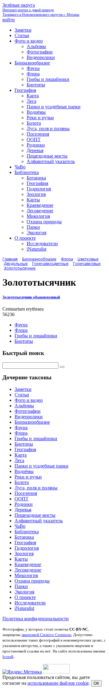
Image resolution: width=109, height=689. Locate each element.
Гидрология (27, 548)
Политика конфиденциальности (35, 618)
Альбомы (24, 405)
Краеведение (28, 564)
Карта (21, 455)
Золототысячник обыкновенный (31, 297)
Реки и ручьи (28, 476)
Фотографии (28, 411)
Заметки (23, 389)
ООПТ (21, 498)
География (25, 449)
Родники (24, 504)
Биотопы (24, 341)
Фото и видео (29, 400)
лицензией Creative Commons (46, 634)
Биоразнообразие (32, 422)
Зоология (24, 553)
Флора (21, 330)
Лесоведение (28, 569)
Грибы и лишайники (36, 335)
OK (96, 683)
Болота (22, 482)
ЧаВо (20, 526)
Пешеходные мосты (35, 515)
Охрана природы (32, 580)
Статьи (22, 394)
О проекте (25, 597)
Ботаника (24, 537)
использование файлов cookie (58, 683)
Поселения (26, 493)
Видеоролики (29, 416)
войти (8, 19)
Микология (26, 575)
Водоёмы (24, 471)
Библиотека (27, 531)
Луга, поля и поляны (36, 487)
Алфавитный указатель (39, 520)
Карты (21, 559)
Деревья (23, 509)
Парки (21, 586)
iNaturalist (24, 608)
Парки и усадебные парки (41, 465)
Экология (24, 591)
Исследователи (30, 602)
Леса (19, 460)
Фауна (21, 324)
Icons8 (7, 656)
